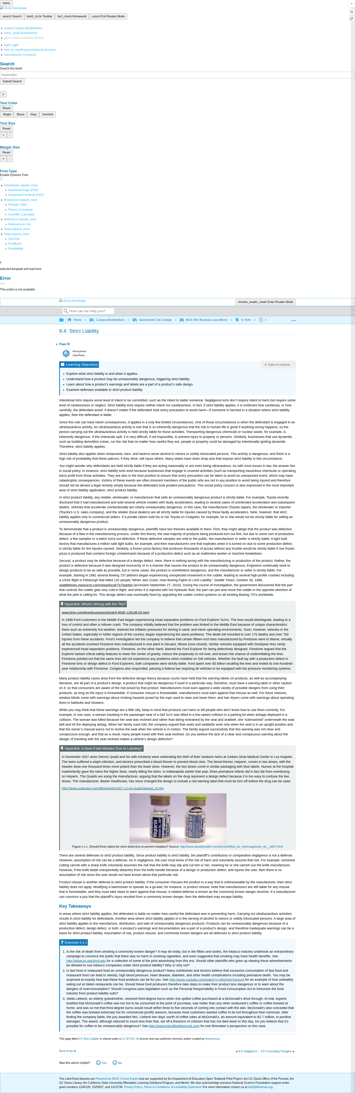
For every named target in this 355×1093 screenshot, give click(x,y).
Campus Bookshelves (110, 319)
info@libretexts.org (260, 1087)
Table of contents (279, 364)
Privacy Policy (133, 1087)
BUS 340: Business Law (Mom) (206, 319)
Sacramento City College (155, 319)
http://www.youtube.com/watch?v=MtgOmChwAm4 (206, 979)
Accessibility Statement (186, 1087)
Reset (6, 108)
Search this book (11, 68)
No (120, 1063)
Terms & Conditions (157, 1087)
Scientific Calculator (21, 214)
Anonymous (212, 1038)
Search (66, 311)
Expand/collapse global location (293, 319)
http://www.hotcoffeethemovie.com (174, 1026)
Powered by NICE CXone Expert (117, 1078)
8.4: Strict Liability (88, 1038)
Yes (104, 1063)
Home (77, 319)
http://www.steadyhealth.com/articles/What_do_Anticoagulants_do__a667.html (231, 846)
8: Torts (246, 319)
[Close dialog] (2, 283)
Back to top (66, 1050)
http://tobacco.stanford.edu (86, 961)
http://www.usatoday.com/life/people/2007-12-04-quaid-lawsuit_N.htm (113, 788)
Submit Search (12, 81)
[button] (14, 243)
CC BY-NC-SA (130, 1038)
